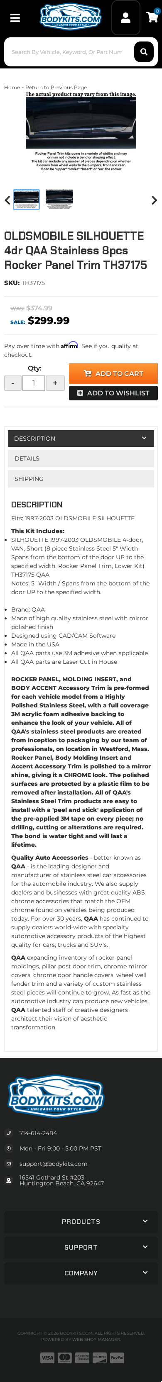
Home (12, 87)
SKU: (12, 283)
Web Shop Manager (96, 1339)
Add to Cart (119, 374)
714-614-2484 (38, 1133)
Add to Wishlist (118, 393)
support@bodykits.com (54, 1164)
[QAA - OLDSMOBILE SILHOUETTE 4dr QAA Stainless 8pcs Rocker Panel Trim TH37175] (81, 133)
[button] (81, 51)
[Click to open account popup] (126, 17)
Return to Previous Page (56, 87)
